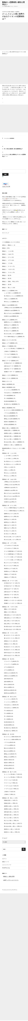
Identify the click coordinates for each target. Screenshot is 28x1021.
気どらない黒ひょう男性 (10, 820)
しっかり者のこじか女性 (10, 455)
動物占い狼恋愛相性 (7, 384)
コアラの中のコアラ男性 (10, 548)
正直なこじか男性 (8, 470)
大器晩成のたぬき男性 (9, 490)
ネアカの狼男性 (8, 670)
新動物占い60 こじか (8, 453)
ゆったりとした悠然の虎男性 (11, 739)
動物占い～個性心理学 (9, 876)
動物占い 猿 (5, 278)
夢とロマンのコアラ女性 (10, 562)
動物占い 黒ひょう (7, 287)
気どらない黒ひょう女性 (10, 817)
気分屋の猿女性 (8, 722)
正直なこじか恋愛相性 (9, 298)
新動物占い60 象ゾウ (8, 771)
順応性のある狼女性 (9, 690)
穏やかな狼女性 (8, 684)
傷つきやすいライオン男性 (10, 638)
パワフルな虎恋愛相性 (9, 413)
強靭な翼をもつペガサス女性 (11, 615)
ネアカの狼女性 (8, 667)
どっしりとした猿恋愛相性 (9, 138)
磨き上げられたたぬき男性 (10, 496)
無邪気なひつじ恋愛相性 (10, 325)
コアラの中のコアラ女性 (10, 545)
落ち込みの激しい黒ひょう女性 (12, 823)
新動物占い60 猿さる (8, 696)
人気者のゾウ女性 (8, 791)
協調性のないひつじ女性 (10, 513)
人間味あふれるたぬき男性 (10, 484)
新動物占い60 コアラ (8, 543)
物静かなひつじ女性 (9, 525)
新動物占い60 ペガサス (8, 606)
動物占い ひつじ (6, 257)
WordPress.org (6, 867)
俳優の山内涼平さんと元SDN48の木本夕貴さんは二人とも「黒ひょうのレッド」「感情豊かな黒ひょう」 (14, 205)
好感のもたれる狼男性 (9, 675)
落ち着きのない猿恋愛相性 (10, 404)
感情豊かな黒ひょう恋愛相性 (11, 433)
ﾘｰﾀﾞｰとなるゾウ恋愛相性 (10, 357)
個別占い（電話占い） (7, 245)
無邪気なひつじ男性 (9, 522)
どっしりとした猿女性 (9, 699)
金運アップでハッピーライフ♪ (11, 880)
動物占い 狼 (5, 275)
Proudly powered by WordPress (9, 889)
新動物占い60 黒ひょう (8, 798)
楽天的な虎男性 (8, 768)
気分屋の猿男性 (8, 725)
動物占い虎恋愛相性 (7, 407)
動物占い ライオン (7, 272)
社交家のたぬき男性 (9, 501)
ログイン (4, 858)
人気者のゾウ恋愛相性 (9, 351)
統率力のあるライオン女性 (10, 652)
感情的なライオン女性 (9, 641)
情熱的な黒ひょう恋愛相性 (10, 430)
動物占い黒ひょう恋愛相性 (9, 428)
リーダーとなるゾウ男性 (10, 788)
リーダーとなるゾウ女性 (10, 785)
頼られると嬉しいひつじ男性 (11, 539)
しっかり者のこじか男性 (10, 458)
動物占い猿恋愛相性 (7, 387)
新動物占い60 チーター (8, 580)
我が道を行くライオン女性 (10, 646)
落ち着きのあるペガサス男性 (11, 629)
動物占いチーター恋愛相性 (9, 360)
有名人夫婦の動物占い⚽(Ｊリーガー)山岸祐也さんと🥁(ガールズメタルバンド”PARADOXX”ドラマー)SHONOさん (14, 198)
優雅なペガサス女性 (9, 609)
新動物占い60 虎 (6, 734)
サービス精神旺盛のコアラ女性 (12, 551)
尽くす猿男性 (7, 719)
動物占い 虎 (5, 284)
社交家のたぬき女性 (9, 499)
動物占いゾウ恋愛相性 (7, 346)
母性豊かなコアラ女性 (9, 568)
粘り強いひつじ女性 (9, 530)
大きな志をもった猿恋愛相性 (11, 392)
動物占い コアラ (6, 260)
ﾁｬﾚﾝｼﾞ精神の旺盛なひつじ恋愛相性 (13, 336)
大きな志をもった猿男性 (10, 707)
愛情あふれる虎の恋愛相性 (10, 418)
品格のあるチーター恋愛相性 (11, 366)
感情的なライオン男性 (9, 644)
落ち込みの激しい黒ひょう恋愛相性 (13, 442)
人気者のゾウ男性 (8, 794)
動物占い (4, 248)
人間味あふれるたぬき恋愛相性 (12, 307)
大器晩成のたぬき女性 (9, 487)
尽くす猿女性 (7, 716)
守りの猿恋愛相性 (8, 395)
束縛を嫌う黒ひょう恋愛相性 (11, 436)
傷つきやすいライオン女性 (10, 635)
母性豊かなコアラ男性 (9, 571)
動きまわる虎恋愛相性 (9, 415)
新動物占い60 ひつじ (8, 505)
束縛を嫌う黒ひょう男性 (10, 814)
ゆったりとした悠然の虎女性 (11, 736)
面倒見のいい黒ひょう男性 (10, 832)
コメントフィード (6, 864)
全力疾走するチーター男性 (10, 586)
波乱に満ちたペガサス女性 (10, 620)
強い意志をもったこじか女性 (11, 461)
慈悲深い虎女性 (8, 759)
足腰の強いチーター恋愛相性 (11, 368)
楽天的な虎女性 (8, 765)
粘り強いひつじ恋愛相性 (10, 330)
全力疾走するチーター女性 (10, 583)
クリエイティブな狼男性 (10, 664)
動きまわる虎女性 (8, 748)
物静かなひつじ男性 (9, 528)
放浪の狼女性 (7, 678)
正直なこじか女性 (8, 467)
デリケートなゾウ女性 (9, 780)
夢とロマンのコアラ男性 (10, 565)
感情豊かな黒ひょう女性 (10, 806)
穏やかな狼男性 (8, 687)
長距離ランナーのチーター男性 (12, 603)
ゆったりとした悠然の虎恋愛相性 (12, 410)
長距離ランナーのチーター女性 (12, 600)
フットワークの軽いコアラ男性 (12, 559)
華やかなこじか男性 (9, 475)
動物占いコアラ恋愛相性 (8, 343)
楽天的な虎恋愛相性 (9, 424)
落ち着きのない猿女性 (9, 727)
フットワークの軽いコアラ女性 (12, 557)
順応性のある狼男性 (9, 693)
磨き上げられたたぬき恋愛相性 (12, 313)
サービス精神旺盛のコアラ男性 (12, 554)
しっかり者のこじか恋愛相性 (11, 293)
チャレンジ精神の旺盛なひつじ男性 (13, 510)
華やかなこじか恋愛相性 (10, 301)
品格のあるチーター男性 (10, 591)
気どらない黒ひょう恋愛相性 (11, 439)
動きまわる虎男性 (8, 751)
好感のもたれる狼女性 (9, 673)
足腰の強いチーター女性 (10, 594)
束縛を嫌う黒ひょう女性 (10, 812)
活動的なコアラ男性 (9, 577)
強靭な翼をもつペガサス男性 (11, 617)
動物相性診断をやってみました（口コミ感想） (14, 448)
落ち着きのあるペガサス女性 (11, 626)
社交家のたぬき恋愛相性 (10, 316)
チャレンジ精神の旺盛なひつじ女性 (13, 507)
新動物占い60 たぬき (8, 479)
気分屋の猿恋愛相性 (9, 401)
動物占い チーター (7, 266)
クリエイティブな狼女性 (10, 661)
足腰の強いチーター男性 (10, 597)
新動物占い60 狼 (6, 659)
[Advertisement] (14, 36)
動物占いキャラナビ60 (8, 340)
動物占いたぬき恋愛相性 (8, 305)
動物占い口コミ (6, 381)
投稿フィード (5, 861)
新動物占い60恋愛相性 (15, 11)
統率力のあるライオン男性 (10, 655)
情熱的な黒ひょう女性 (9, 800)
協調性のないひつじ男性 (10, 516)
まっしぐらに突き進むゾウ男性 (12, 777)
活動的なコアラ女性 (9, 574)
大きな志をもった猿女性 (10, 704)
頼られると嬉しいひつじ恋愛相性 (12, 333)
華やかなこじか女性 (9, 473)
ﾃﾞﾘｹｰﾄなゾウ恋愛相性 (9, 354)
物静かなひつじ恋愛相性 (10, 327)
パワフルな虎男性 (8, 745)
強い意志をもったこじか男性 (11, 464)
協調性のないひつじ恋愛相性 (11, 322)
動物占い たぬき (6, 254)
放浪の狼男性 (7, 681)
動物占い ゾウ (6, 263)
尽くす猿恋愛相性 (8, 398)
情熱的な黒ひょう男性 (9, 803)
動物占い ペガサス (7, 269)
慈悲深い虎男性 (8, 762)
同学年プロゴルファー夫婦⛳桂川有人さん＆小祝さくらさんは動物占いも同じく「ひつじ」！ (13, 212)
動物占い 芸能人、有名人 (9, 281)
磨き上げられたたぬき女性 (10, 493)
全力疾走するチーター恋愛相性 (12, 363)
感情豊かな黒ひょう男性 (10, 809)
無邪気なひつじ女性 (9, 519)
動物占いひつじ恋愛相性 (8, 319)
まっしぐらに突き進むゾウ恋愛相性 (13, 348)
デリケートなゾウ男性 (9, 783)
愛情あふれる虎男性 (9, 756)
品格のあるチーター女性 (10, 588)
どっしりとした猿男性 (9, 702)
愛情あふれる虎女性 (9, 754)
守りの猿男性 (7, 713)
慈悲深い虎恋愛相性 (9, 421)
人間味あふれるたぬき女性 (10, 481)
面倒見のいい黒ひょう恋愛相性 (12, 444)
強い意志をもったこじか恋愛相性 (12, 295)
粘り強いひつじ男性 (9, 533)
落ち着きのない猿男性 (9, 730)
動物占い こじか (6, 251)
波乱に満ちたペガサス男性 (10, 623)
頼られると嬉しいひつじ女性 (11, 536)
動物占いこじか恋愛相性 (8, 290)
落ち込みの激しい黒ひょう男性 (12, 826)
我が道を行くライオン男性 (10, 649)
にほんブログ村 (6, 186)
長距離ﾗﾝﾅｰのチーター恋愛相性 (12, 371)
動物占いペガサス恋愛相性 (9, 375)
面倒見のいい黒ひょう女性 (10, 829)
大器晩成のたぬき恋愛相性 (10, 310)
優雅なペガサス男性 (9, 612)
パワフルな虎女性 (8, 742)
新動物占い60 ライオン (8, 632)
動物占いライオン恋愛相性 (9, 378)
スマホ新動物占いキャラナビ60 (10, 242)
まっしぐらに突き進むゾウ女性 (12, 774)
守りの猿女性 (7, 710)
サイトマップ (5, 232)
